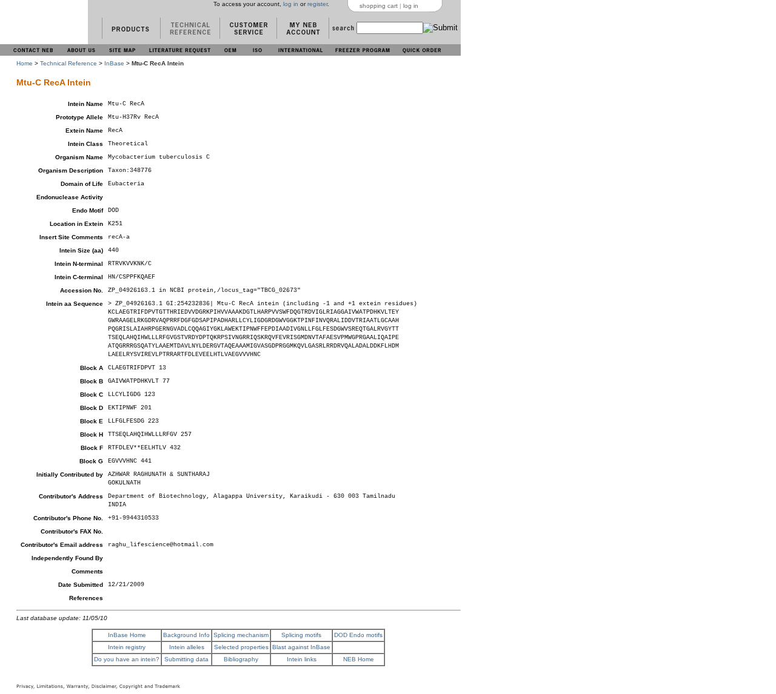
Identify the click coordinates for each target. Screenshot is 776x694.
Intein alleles (186, 647)
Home (24, 63)
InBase (114, 63)
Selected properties (241, 647)
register (317, 4)
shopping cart (379, 5)
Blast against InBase (301, 647)
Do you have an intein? (126, 659)
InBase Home (127, 635)
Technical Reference (68, 63)
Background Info (186, 635)
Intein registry (127, 647)
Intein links (301, 659)
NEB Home (358, 659)
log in (290, 4)
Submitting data (186, 659)
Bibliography (241, 659)
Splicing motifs (301, 635)
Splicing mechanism (241, 635)
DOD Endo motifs (358, 635)
